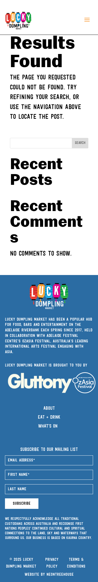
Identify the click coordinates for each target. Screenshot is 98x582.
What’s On (47, 426)
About (49, 408)
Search (80, 143)
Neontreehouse (60, 575)
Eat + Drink (49, 417)
